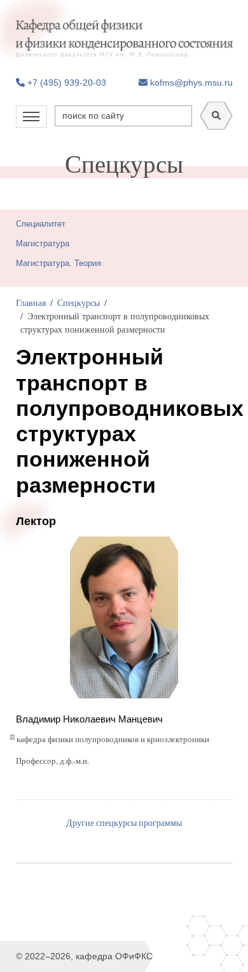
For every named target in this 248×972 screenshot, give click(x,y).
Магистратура (42, 243)
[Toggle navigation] (31, 116)
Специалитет (40, 224)
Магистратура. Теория (58, 263)
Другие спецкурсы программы (124, 822)
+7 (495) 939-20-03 (65, 82)
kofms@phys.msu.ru (190, 82)
